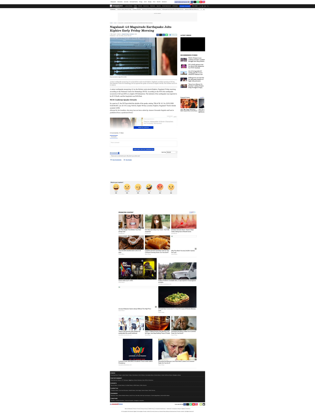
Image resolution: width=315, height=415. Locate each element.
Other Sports (143, 385)
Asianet (116, 404)
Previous (201, 9)
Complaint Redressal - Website (163, 408)
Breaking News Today (116, 375)
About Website (128, 408)
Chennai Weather (129, 400)
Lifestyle (175, 6)
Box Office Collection (148, 380)
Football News (129, 385)
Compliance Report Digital (178, 408)
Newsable (120, 1)
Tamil (145, 1)
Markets (152, 6)
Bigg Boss (131, 380)
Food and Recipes (123, 390)
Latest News (128, 6)
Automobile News (165, 395)
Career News (145, 390)
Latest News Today (126, 375)
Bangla (149, 1)
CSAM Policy (151, 408)
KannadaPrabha (134, 1)
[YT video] (201, 2)
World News (142, 375)
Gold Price (132, 395)
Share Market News (124, 395)
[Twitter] (195, 2)
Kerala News (157, 375)
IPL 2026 (194, 6)
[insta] (203, 2)
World (140, 6)
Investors (188, 408)
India (135, 6)
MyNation (164, 1)
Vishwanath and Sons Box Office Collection (173, 9)
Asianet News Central (128, 34)
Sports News (114, 385)
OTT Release (125, 380)
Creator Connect (185, 6)
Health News (132, 390)
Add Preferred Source (181, 2)
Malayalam (113, 1)
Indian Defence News (167, 375)
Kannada (126, 1)
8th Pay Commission (145, 395)
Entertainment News (116, 380)
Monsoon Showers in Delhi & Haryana (151, 9)
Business (146, 6)
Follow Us (174, 34)
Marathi (159, 1)
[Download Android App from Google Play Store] (201, 404)
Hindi (154, 1)
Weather (113, 400)
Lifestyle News (114, 390)
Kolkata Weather (137, 9)
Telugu (140, 1)
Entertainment (166, 6)
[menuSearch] (208, 6)
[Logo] (117, 6)
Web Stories (152, 390)
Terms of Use (136, 408)
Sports (159, 6)
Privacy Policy (144, 408)
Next (204, 9)
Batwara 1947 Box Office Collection (193, 9)
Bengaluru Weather (139, 400)
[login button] (203, 6)
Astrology (138, 390)
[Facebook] (192, 2)
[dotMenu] (200, 6)
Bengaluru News (177, 375)
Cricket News (121, 385)
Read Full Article (143, 127)
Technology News (155, 395)
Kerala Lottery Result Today (124, 9)
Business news (114, 395)
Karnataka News (150, 375)
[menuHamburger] (205, 6)
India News (135, 375)
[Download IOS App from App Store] (203, 404)
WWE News (136, 385)
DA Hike (138, 395)
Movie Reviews (138, 380)
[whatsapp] (198, 2)
